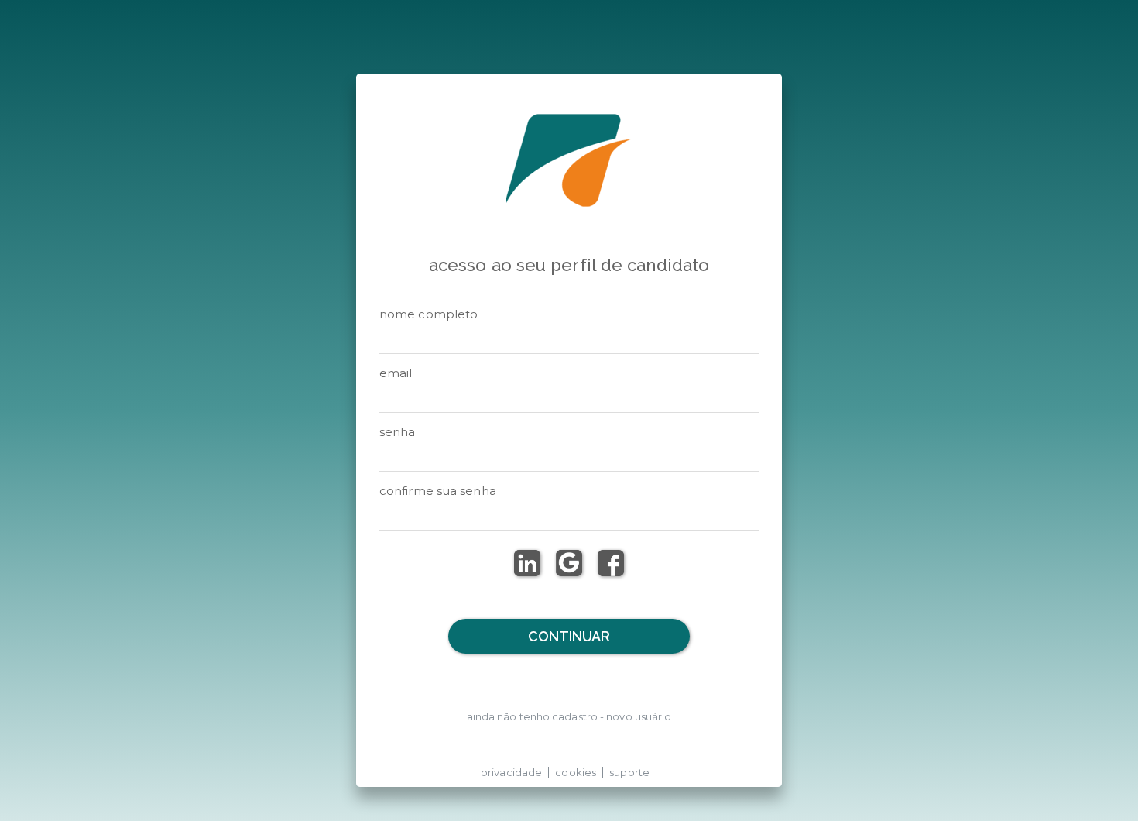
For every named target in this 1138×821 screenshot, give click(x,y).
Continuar (569, 636)
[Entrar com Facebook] (611, 563)
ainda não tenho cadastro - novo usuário (569, 716)
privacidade (511, 772)
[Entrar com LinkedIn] (527, 563)
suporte (629, 772)
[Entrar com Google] (569, 563)
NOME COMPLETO (428, 314)
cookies (575, 772)
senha (397, 431)
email (396, 373)
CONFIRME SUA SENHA (437, 490)
